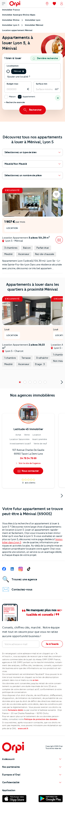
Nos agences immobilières (32, 395)
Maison (12, 96)
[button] (23, 71)
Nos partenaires (11, 766)
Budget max (12, 84)
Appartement (29, 96)
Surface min (41, 84)
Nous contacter (30, 470)
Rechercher (35, 109)
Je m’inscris (52, 643)
